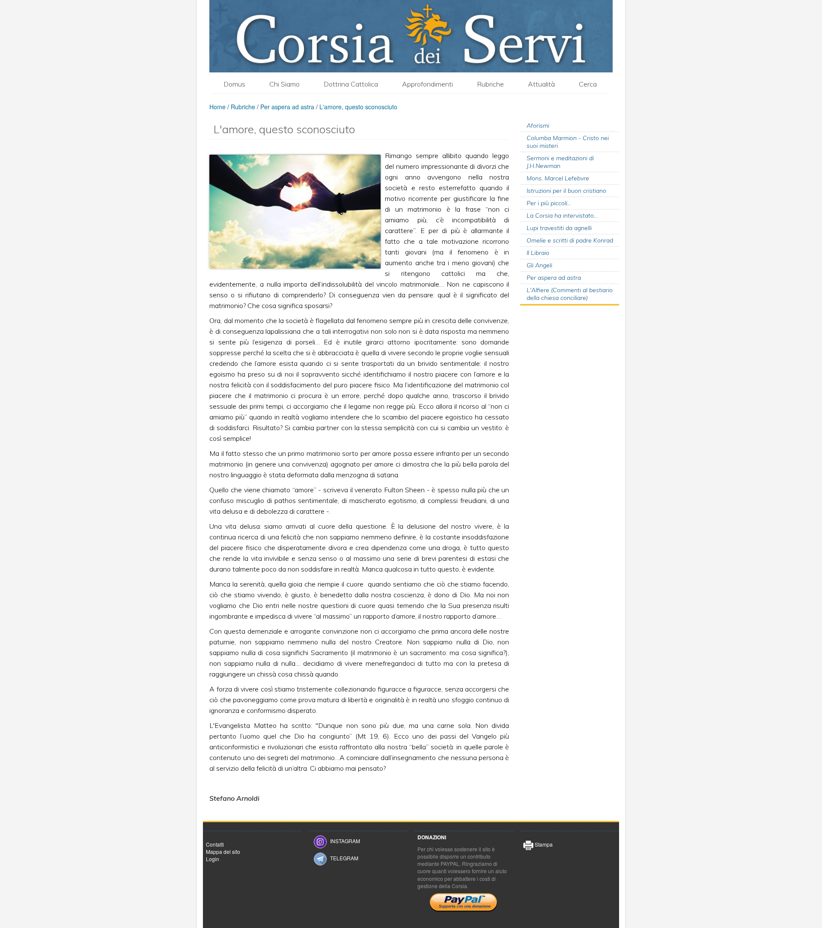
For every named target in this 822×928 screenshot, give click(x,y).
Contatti (215, 844)
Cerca (588, 84)
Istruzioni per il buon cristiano (566, 191)
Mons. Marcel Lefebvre (558, 178)
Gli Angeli (539, 265)
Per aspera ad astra (287, 106)
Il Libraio (538, 253)
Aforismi (538, 125)
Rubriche (490, 84)
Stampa (543, 844)
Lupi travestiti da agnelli (559, 228)
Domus (234, 84)
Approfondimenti (427, 84)
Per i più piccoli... (549, 203)
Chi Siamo (284, 84)
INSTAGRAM (345, 840)
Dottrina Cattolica (351, 84)
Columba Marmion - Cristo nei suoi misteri (568, 142)
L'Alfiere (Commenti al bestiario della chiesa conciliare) (570, 294)
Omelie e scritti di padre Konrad (570, 240)
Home (217, 106)
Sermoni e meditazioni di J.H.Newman (560, 162)
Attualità (541, 84)
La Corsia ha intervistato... (562, 215)
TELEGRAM (344, 858)
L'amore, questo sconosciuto (358, 106)
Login (212, 858)
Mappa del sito (223, 851)
